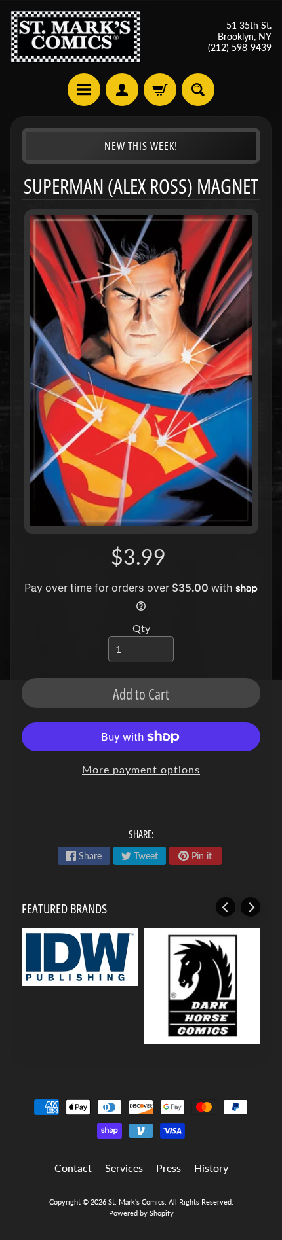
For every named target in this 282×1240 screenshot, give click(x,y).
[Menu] (84, 89)
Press (168, 1167)
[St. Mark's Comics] (75, 36)
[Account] (122, 89)
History (211, 1167)
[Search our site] (198, 89)
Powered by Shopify (141, 1213)
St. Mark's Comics (136, 1201)
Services (124, 1167)
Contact (73, 1167)
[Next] (250, 907)
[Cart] (160, 89)
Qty (141, 628)
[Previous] (225, 907)
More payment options (141, 769)
